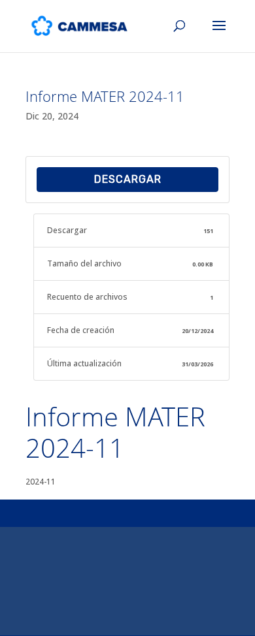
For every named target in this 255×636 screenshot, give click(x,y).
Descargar (128, 179)
